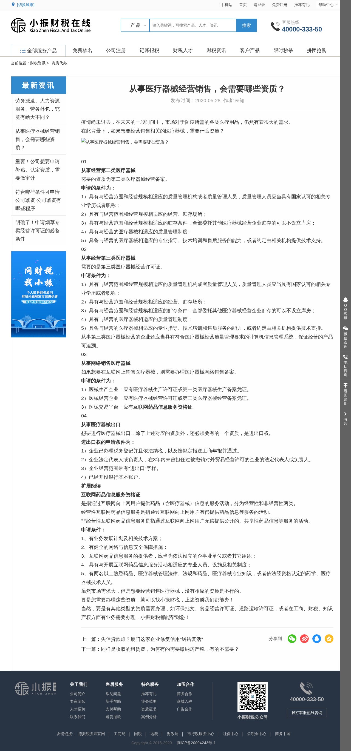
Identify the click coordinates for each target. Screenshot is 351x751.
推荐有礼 (302, 4)
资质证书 (149, 709)
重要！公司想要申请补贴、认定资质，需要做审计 (37, 170)
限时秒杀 (283, 50)
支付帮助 (113, 709)
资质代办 (59, 63)
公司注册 (116, 50)
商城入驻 (184, 701)
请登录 (259, 4)
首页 (243, 4)
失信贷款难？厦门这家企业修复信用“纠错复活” (152, 639)
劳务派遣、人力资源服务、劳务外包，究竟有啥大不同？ (37, 109)
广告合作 (184, 709)
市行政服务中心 (200, 734)
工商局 (119, 734)
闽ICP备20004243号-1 (196, 743)
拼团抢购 (317, 50)
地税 (154, 734)
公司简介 (77, 694)
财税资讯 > (39, 63)
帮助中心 (326, 4)
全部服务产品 (42, 50)
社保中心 (230, 734)
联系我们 (77, 717)
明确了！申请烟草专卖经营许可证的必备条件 (37, 231)
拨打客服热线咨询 (306, 712)
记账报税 (149, 50)
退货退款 (113, 717)
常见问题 (113, 694)
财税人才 (183, 50)
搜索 (246, 25)
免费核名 (82, 50)
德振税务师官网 (91, 734)
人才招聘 (77, 709)
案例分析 (149, 717)
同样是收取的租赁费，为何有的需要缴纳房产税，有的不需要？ (170, 649)
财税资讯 (216, 50)
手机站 (226, 4)
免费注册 (279, 4)
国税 (138, 734)
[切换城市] (26, 4)
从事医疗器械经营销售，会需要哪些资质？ (37, 139)
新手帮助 (113, 701)
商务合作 (184, 694)
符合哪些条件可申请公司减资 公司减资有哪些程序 (38, 200)
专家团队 (77, 701)
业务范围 (149, 701)
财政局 (173, 734)
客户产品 (250, 50)
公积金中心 (256, 734)
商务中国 (282, 734)
